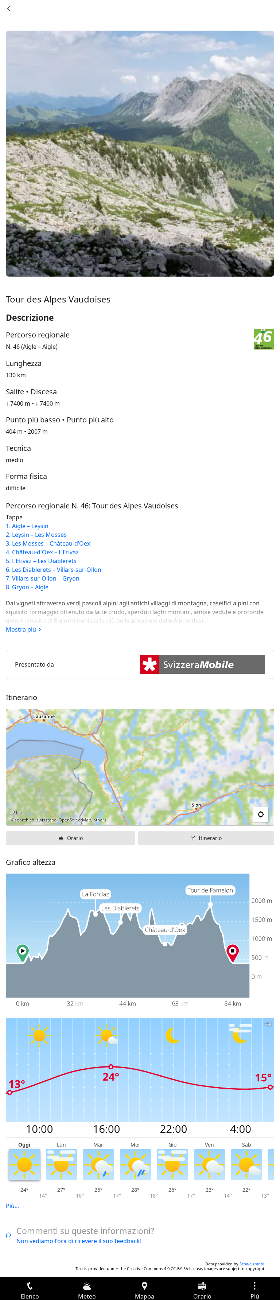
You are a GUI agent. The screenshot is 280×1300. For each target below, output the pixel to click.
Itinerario (210, 838)
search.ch (24, 820)
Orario (75, 838)
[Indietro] (9, 8)
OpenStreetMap (75, 820)
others (99, 820)
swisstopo (46, 820)
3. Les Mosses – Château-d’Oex (48, 543)
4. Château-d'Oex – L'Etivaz (42, 552)
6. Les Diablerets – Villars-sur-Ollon (53, 570)
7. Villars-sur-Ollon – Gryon (42, 578)
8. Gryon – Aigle (27, 587)
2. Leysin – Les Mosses (36, 535)
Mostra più (21, 629)
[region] (140, 767)
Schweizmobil (252, 1263)
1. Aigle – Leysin (27, 526)
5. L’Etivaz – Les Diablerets (41, 561)
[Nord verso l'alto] (240, 815)
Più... (12, 1206)
